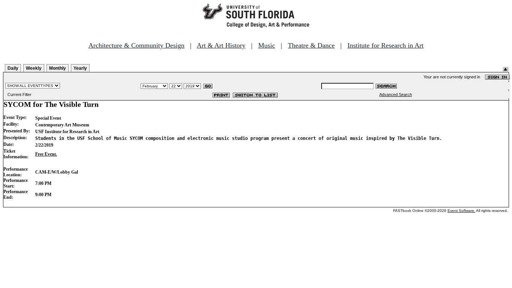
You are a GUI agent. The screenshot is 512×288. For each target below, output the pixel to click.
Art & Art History (221, 45)
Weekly (34, 68)
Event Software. (461, 210)
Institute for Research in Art (385, 45)
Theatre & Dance (311, 45)
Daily (12, 68)
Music (266, 45)
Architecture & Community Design (136, 45)
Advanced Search (395, 94)
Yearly (80, 68)
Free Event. (46, 154)
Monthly (57, 68)
